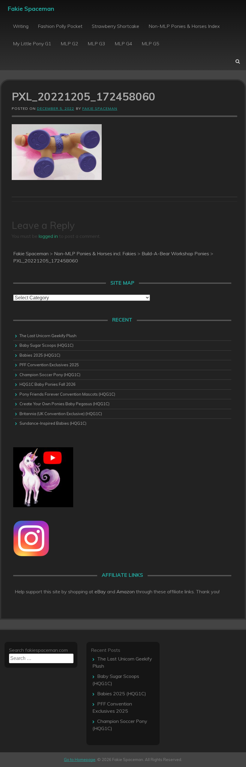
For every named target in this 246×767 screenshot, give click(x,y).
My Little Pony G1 (32, 43)
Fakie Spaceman (31, 8)
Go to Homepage (79, 759)
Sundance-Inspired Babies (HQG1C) (53, 423)
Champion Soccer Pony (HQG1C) (50, 374)
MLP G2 (69, 43)
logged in (48, 236)
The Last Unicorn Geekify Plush (48, 335)
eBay (100, 592)
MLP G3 (96, 43)
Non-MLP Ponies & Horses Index (184, 26)
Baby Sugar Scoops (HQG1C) (47, 345)
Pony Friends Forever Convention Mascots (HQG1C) (67, 394)
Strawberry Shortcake (115, 26)
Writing (20, 26)
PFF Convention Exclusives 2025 (49, 364)
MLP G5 (150, 43)
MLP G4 (123, 43)
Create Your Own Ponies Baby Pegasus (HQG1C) (65, 403)
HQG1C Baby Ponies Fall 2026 (48, 384)
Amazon (125, 592)
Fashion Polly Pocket (60, 26)
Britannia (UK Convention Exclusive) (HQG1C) (61, 413)
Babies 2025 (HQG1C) (40, 355)
